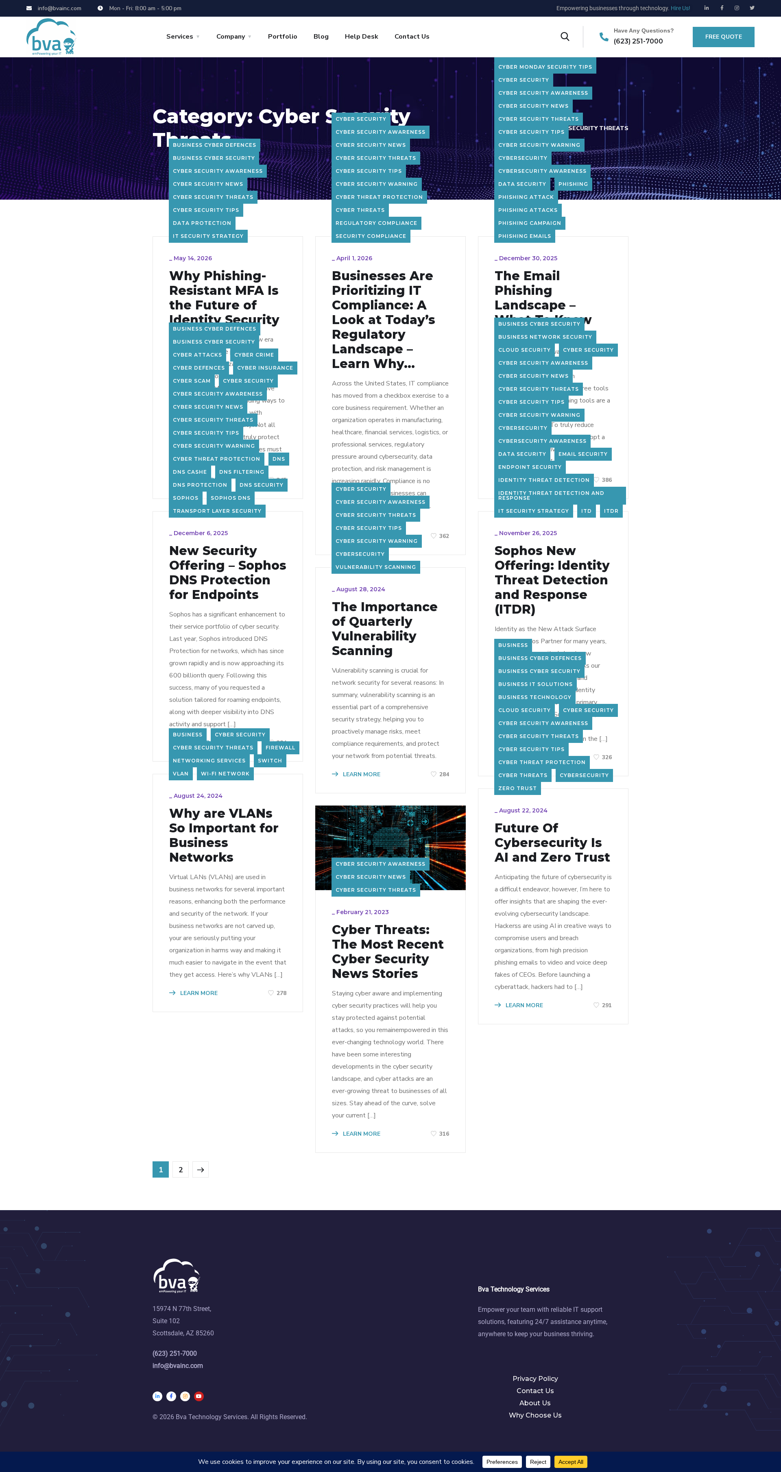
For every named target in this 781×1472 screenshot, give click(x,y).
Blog (321, 36)
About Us (535, 1403)
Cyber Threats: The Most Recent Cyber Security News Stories (388, 952)
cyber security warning (377, 184)
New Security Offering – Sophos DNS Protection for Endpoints (227, 573)
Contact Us (412, 36)
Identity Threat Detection (544, 480)
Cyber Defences (199, 368)
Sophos (186, 498)
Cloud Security (524, 350)
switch (270, 761)
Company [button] (230, 36)
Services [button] (179, 36)
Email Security (583, 454)
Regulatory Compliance (376, 223)
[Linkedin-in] (707, 8)
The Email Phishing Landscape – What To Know (543, 298)
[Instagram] (737, 8)
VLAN (181, 774)
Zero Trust (517, 788)
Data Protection (202, 223)
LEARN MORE (360, 774)
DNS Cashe (190, 472)
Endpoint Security (530, 467)
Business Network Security (545, 337)
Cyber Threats (360, 210)
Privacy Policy (535, 1379)
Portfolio (282, 36)
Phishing (573, 184)
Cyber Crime (254, 355)
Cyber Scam (192, 381)
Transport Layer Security (217, 511)
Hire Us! (680, 8)
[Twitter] (752, 8)
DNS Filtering (241, 472)
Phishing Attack (526, 197)
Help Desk (361, 36)
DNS (279, 459)
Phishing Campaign (529, 223)
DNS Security (262, 485)
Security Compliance (371, 236)
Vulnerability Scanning (376, 567)
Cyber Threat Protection (379, 197)
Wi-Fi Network (225, 774)
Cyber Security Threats (213, 197)
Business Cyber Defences (214, 145)
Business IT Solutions (535, 684)
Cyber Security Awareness (218, 171)
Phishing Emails (524, 236)
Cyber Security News (208, 184)
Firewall (280, 748)
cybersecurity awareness (542, 171)
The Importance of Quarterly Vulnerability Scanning (385, 629)
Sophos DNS (231, 498)
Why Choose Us (535, 1415)
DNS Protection (200, 485)
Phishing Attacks (528, 210)
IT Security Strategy (208, 236)
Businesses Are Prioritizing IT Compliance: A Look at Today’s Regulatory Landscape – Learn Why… (383, 320)
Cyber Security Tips (206, 210)
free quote (723, 37)
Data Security (522, 184)
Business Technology (535, 697)
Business (188, 735)
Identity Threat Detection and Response (551, 495)
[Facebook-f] (722, 8)
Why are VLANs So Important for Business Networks (224, 835)
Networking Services (209, 761)
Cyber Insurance (265, 368)
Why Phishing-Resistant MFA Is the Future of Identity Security (224, 298)
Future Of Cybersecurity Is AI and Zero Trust (552, 843)
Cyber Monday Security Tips (545, 67)
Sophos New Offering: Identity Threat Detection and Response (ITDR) (552, 580)
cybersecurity (523, 158)
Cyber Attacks (197, 355)
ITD (586, 511)
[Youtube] (199, 1396)
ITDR (611, 511)
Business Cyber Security (214, 158)
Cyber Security (361, 119)
